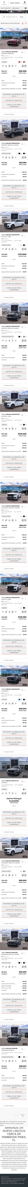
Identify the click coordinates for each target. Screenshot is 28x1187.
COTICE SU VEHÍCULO (14, 100)
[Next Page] (17, 1115)
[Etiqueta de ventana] (25, 66)
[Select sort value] (25, 23)
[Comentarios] (23, 66)
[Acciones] (25, 52)
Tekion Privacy (17, 1180)
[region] (14, 84)
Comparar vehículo (9, 114)
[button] (5, 8)
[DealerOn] (5, 1177)
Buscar (21, 17)
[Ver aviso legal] (15, 66)
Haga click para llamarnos (14, 106)
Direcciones (15, 8)
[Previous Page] (14, 1115)
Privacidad (9, 1180)
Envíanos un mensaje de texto (14, 95)
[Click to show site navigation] (25, 8)
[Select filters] (23, 23)
